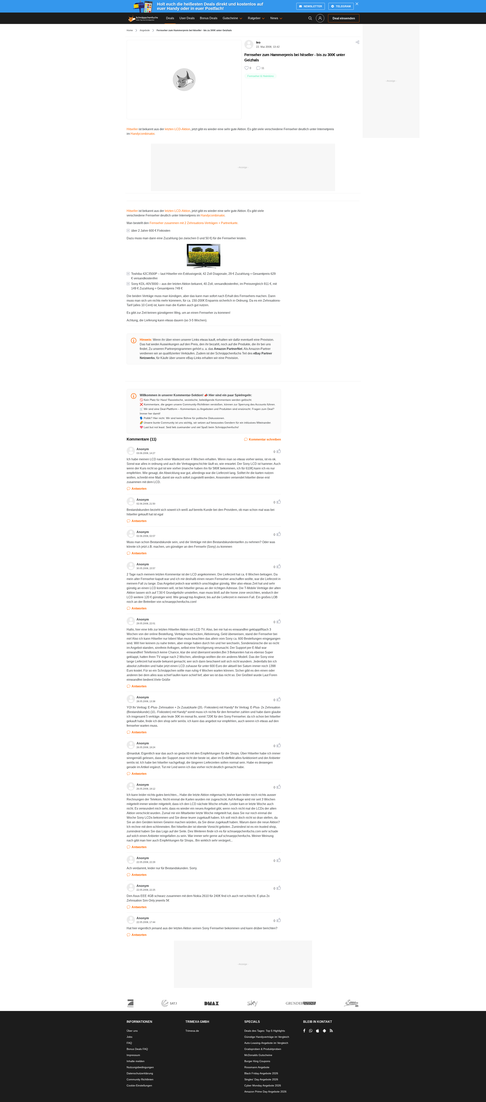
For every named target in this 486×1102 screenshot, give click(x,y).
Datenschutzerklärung (140, 1073)
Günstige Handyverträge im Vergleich (266, 1036)
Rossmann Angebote (256, 1067)
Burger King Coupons (257, 1061)
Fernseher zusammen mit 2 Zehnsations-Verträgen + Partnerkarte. (194, 223)
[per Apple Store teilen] (317, 1031)
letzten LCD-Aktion (177, 129)
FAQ (129, 1042)
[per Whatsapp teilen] (310, 1031)
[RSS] (331, 1031)
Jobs (129, 1036)
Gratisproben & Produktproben (262, 1049)
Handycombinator (142, 133)
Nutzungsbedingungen (140, 1067)
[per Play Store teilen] (324, 1031)
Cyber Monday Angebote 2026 (262, 1085)
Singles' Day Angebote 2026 (261, 1079)
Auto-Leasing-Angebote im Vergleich (266, 1042)
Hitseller (132, 129)
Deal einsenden (344, 18)
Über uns (132, 1030)
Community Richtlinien (140, 1079)
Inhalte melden (135, 1061)
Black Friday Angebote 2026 (261, 1073)
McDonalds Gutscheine (258, 1055)
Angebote (145, 30)
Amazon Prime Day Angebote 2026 (265, 1091)
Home (130, 30)
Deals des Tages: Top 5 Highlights (264, 1030)
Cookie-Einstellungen (139, 1085)
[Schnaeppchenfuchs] (143, 18)
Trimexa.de (192, 1030)
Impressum (133, 1055)
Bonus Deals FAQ (137, 1049)
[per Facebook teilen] (304, 1031)
